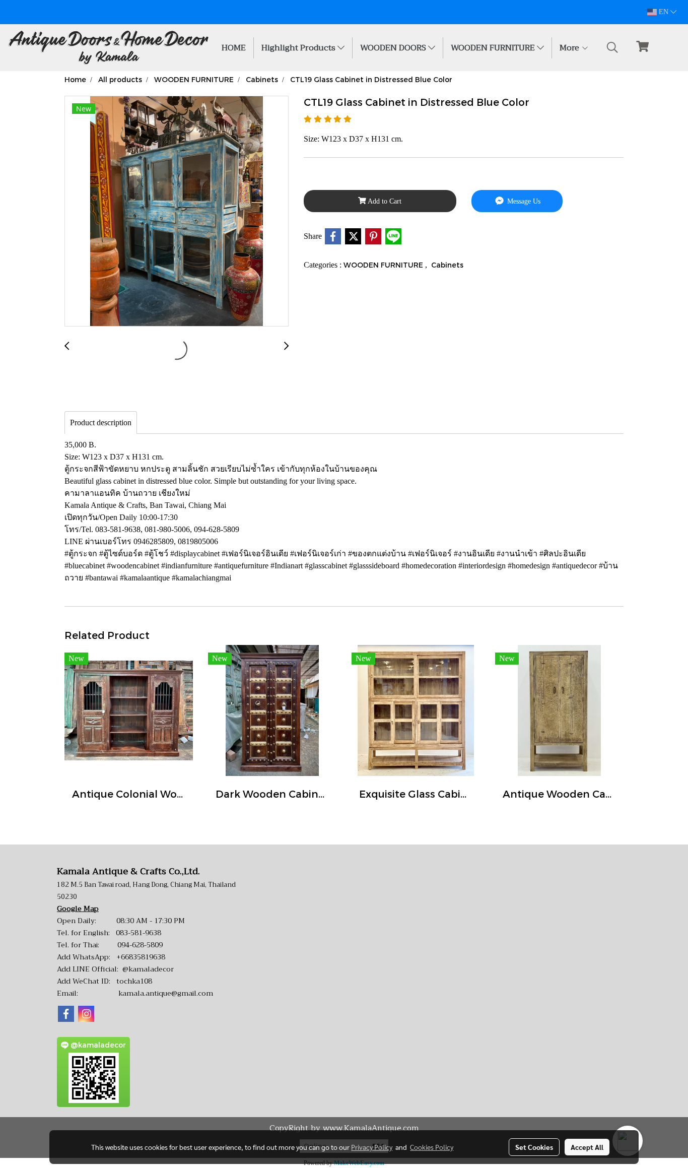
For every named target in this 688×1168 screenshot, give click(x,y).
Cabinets (447, 265)
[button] (612, 47)
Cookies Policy (431, 1146)
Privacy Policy (371, 1146)
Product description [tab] (100, 422)
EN (663, 12)
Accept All (587, 1146)
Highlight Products (299, 48)
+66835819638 (140, 957)
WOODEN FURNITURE (494, 48)
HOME (234, 48)
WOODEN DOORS (394, 48)
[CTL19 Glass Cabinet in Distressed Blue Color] (176, 211)
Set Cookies (534, 1146)
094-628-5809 (140, 945)
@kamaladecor (148, 969)
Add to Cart (383, 201)
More (570, 48)
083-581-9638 (138, 933)
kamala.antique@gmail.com (165, 993)
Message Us (522, 201)
